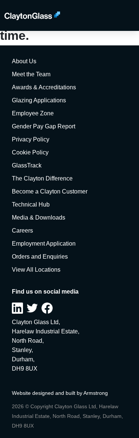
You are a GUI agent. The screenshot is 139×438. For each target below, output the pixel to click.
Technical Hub (31, 204)
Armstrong (95, 393)
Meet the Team (31, 74)
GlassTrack (27, 165)
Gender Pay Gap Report (43, 126)
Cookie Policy (30, 152)
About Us (24, 61)
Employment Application (44, 243)
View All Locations (36, 269)
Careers (22, 230)
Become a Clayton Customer (49, 191)
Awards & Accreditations (44, 87)
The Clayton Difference (42, 178)
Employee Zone (33, 113)
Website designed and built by (47, 393)
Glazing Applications (39, 100)
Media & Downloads (38, 217)
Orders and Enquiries (40, 256)
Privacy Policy (30, 139)
